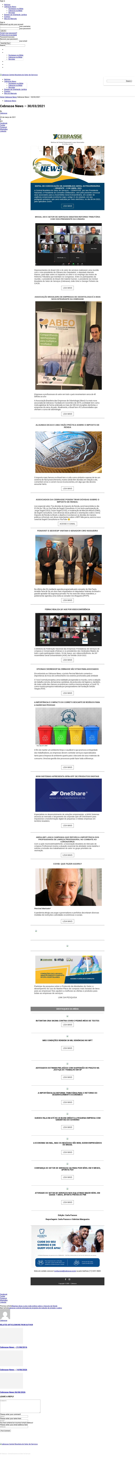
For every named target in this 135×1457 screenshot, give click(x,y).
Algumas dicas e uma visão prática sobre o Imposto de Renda (34, 1306)
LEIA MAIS (67, 206)
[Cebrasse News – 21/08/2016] (11, 1343)
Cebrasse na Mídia (15, 11)
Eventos (7, 17)
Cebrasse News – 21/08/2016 (13, 1347)
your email (23, 41)
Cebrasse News (10, 7)
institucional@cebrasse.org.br (65, 1271)
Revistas (11, 13)
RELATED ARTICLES (8, 1325)
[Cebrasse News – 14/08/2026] (11, 1366)
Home (2, 97)
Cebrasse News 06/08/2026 (12, 1392)
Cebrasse (3, 113)
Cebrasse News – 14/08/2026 (13, 1370)
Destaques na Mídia (15, 9)
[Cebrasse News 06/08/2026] (11, 1388)
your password (25, 29)
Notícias (7, 5)
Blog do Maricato (10, 19)
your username (25, 26)
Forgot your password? (8, 33)
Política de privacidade (8, 35)
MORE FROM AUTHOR (24, 1325)
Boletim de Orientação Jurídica (15, 15)
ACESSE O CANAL (67, 524)
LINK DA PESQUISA (67, 997)
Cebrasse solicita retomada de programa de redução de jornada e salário (35, 1308)
